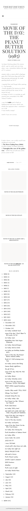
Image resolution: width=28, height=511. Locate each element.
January (8, 497)
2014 (5, 308)
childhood (14, 24)
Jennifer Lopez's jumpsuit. (13, 459)
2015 (5, 306)
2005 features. (9, 462)
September (9, 474)
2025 (5, 277)
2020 (6, 291)
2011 (5, 317)
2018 (5, 297)
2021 (5, 288)
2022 (5, 285)
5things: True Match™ (11, 393)
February (8, 494)
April (7, 488)
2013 (5, 311)
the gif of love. (9, 369)
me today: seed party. (12, 422)
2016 (5, 303)
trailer (10, 102)
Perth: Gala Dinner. (11, 406)
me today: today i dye (12, 398)
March (7, 491)
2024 (5, 280)
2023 (5, 283)
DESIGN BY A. (19, 508)
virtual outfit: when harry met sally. (15, 446)
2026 (5, 274)
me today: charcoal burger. (13, 345)
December (8, 322)
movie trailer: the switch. (12, 438)
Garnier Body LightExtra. (13, 366)
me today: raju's (10, 338)
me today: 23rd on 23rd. (12, 348)
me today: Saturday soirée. (13, 379)
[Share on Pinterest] (20, 162)
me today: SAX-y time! (12, 408)
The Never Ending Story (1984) (13, 144)
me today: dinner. (10, 376)
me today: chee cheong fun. (13, 430)
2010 (5, 320)
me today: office (10, 435)
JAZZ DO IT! (9, 440)
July (6, 480)
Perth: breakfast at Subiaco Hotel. (15, 432)
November (8, 325)
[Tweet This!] (17, 162)
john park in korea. (10, 454)
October (8, 328)
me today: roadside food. (13, 331)
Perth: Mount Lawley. (11, 457)
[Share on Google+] (19, 162)
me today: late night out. (12, 449)
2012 (5, 314)
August (7, 477)
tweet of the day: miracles (13, 420)
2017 (5, 300)
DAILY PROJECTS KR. (12, 451)
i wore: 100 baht (10, 443)
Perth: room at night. (11, 468)
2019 (5, 294)
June (7, 483)
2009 (6, 501)
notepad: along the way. (12, 396)
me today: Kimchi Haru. (12, 470)
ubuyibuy (7, 465)
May (7, 485)
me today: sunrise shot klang (14, 363)
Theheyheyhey (14, 6)
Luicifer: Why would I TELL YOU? (15, 390)
